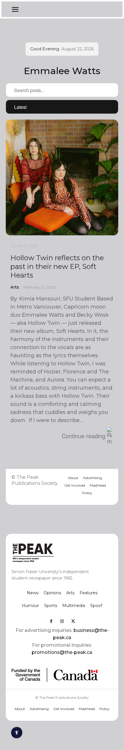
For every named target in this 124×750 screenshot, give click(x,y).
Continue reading (83, 436)
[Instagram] (62, 621)
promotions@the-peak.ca (62, 652)
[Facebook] (51, 621)
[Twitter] (73, 621)
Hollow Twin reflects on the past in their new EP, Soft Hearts (57, 266)
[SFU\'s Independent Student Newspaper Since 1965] (52, 552)
